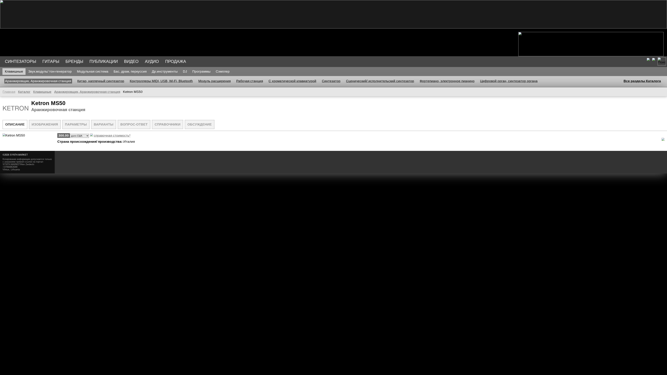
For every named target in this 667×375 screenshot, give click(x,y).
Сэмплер (223, 71)
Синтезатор (331, 81)
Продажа (175, 61)
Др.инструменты (165, 71)
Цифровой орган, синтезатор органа (509, 81)
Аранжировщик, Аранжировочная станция (38, 81)
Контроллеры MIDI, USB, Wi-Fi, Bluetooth (161, 81)
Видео (131, 61)
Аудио (152, 61)
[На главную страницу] (333, 27)
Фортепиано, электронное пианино (447, 81)
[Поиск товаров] (662, 61)
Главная (9, 92)
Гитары (50, 61)
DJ (185, 71)
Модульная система (92, 71)
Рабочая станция (249, 81)
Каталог (24, 92)
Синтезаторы (20, 61)
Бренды (74, 61)
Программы (201, 71)
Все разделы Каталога (642, 81)
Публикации (103, 61)
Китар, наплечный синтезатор (100, 81)
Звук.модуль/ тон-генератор (50, 71)
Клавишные (14, 71)
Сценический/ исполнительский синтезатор (380, 81)
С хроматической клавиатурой (292, 81)
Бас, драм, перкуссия (130, 71)
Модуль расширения (214, 81)
